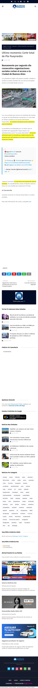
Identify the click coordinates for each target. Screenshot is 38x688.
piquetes (14, 46)
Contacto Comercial (25, 680)
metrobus (5, 504)
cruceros (30, 513)
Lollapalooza (24, 510)
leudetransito (26, 516)
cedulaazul (29, 507)
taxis (9, 501)
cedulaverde (14, 513)
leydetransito (6, 492)
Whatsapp (15, 536)
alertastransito (15, 486)
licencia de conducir (14, 519)
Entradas (7, 546)
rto (17, 510)
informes (17, 477)
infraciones (18, 516)
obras (21, 492)
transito (5, 477)
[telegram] (27, 1)
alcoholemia (17, 495)
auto (11, 504)
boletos (17, 504)
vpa (9, 525)
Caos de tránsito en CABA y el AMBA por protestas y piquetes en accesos (22, 326)
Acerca (16, 680)
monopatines (6, 507)
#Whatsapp (27, 160)
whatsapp (14, 525)
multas (24, 501)
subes (20, 522)
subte (11, 498)
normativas (15, 492)
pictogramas (6, 522)
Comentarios (8, 547)
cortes (13, 480)
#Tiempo (9, 160)
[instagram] (15, 1)
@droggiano (10, 165)
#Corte (14, 152)
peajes (27, 492)
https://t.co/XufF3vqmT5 (12, 163)
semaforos (31, 504)
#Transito (18, 160)
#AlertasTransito (25, 163)
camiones (21, 507)
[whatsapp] (18, 1)
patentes (25, 498)
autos (23, 477)
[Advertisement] (19, 21)
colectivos (30, 477)
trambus (23, 504)
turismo (10, 489)
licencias (10, 483)
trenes (11, 477)
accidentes (5, 486)
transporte (18, 483)
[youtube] (21, 668)
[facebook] (21, 1)
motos (4, 501)
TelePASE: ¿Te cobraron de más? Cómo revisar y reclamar (22, 430)
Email (20, 536)
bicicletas (5, 498)
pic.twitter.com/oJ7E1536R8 (23, 165)
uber (4, 525)
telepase (18, 498)
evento (10, 516)
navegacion (25, 519)
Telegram (25, 536)
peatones (11, 510)
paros (24, 480)
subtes (19, 480)
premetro (14, 522)
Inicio (10, 680)
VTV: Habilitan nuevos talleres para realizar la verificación (20, 464)
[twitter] (12, 1)
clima (4, 483)
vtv (15, 489)
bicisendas (31, 501)
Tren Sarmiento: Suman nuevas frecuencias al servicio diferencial (20, 438)
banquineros (16, 501)
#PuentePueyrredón (11, 154)
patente (5, 510)
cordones (22, 513)
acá (30, 201)
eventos (25, 483)
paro (22, 486)
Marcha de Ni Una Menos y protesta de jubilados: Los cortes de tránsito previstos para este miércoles (23, 317)
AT (24, 301)
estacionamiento (7, 495)
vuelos (20, 489)
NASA (31, 510)
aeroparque (6, 513)
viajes (31, 498)
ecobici (4, 516)
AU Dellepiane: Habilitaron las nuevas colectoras (21, 447)
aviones (28, 486)
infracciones (6, 480)
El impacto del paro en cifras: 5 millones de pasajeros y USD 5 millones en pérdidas (22, 336)
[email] (24, 1)
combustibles (26, 495)
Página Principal (7, 46)
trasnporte (27, 522)
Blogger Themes (28, 683)
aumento (14, 507)
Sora (13, 683)
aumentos (31, 480)
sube (4, 489)
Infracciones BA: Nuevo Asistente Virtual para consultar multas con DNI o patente (22, 456)
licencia (5, 519)
